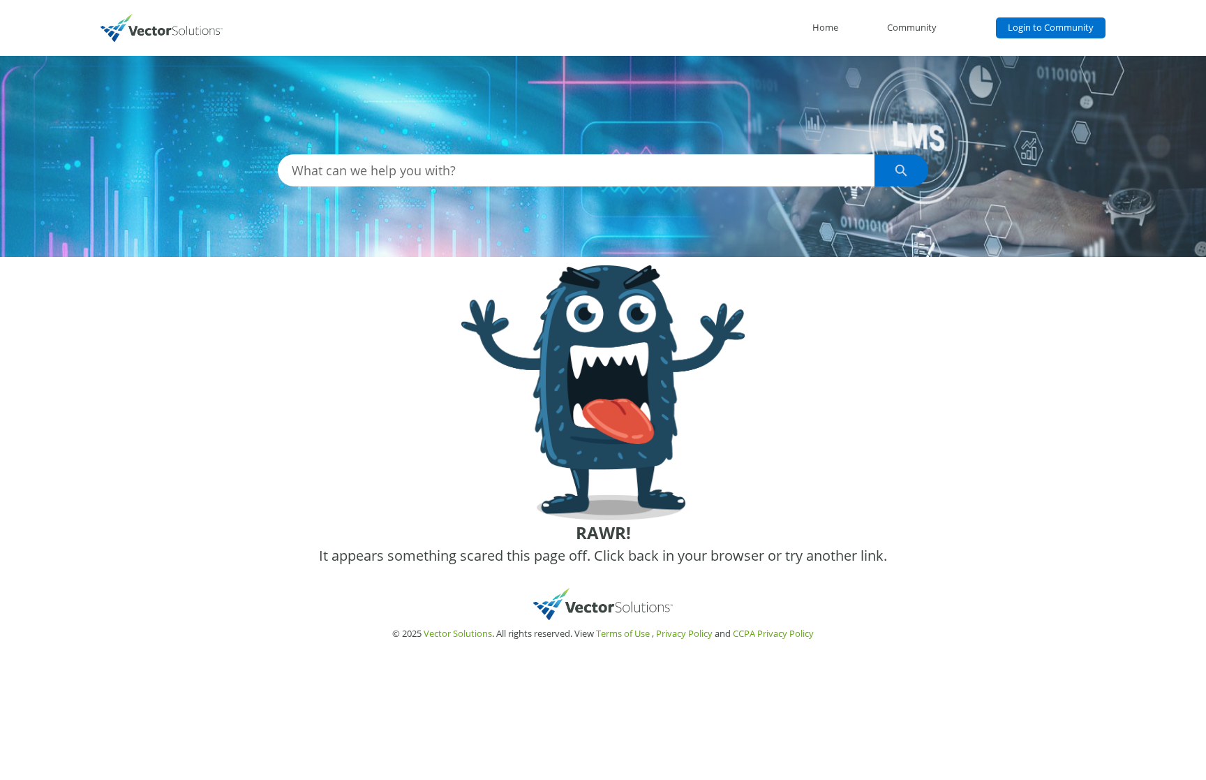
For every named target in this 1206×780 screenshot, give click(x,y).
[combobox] (576, 170)
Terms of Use (623, 633)
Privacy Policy (684, 633)
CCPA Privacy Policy (773, 633)
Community (912, 27)
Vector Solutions (458, 633)
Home (825, 27)
